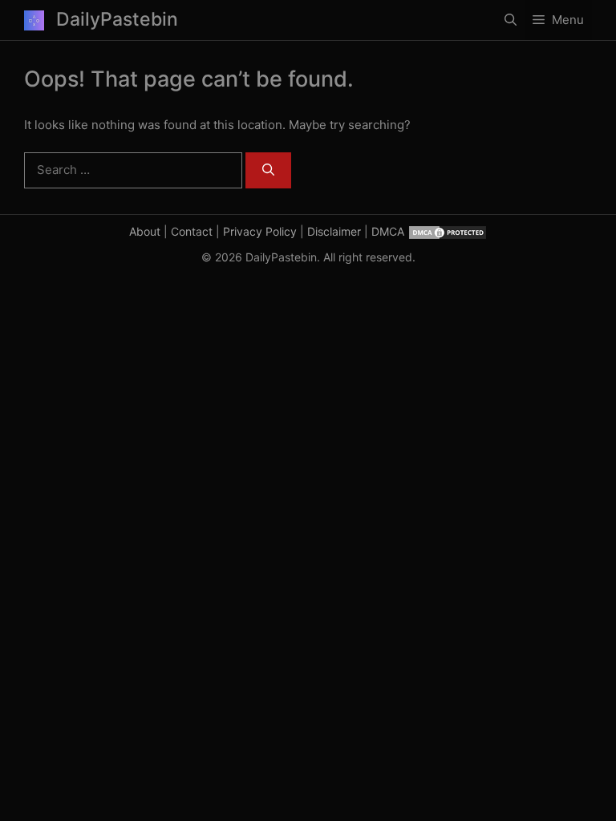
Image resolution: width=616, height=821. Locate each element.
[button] (510, 20)
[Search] (268, 170)
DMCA (387, 231)
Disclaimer (334, 231)
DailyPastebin (117, 19)
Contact (192, 231)
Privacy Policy (260, 231)
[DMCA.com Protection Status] (447, 231)
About (144, 231)
